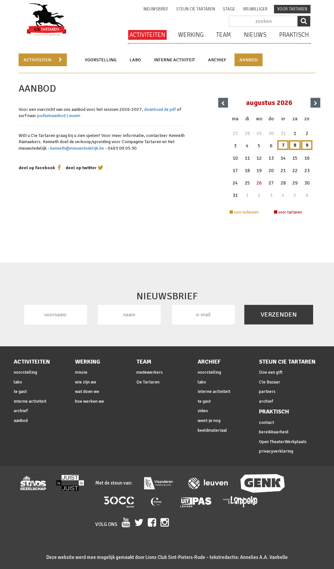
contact (266, 422)
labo (135, 60)
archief (217, 60)
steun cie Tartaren (195, 9)
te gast (20, 391)
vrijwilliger (255, 9)
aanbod (248, 60)
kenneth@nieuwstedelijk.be (77, 148)
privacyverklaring (276, 451)
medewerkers (149, 372)
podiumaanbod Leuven (58, 115)
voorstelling (100, 60)
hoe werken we (89, 401)
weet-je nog (209, 420)
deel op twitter (81, 168)
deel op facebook (37, 168)
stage (229, 9)
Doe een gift (270, 372)
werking (191, 35)
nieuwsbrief (156, 9)
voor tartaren (292, 9)
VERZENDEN (279, 314)
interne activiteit (174, 60)
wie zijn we (85, 382)
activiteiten (147, 35)
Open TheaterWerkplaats (283, 441)
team (223, 35)
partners (267, 391)
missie (81, 372)
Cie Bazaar (269, 382)
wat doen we (87, 391)
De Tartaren (147, 382)
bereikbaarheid (273, 432)
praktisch (294, 35)
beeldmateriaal (212, 430)
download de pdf (160, 109)
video (203, 410)
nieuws (255, 35)
